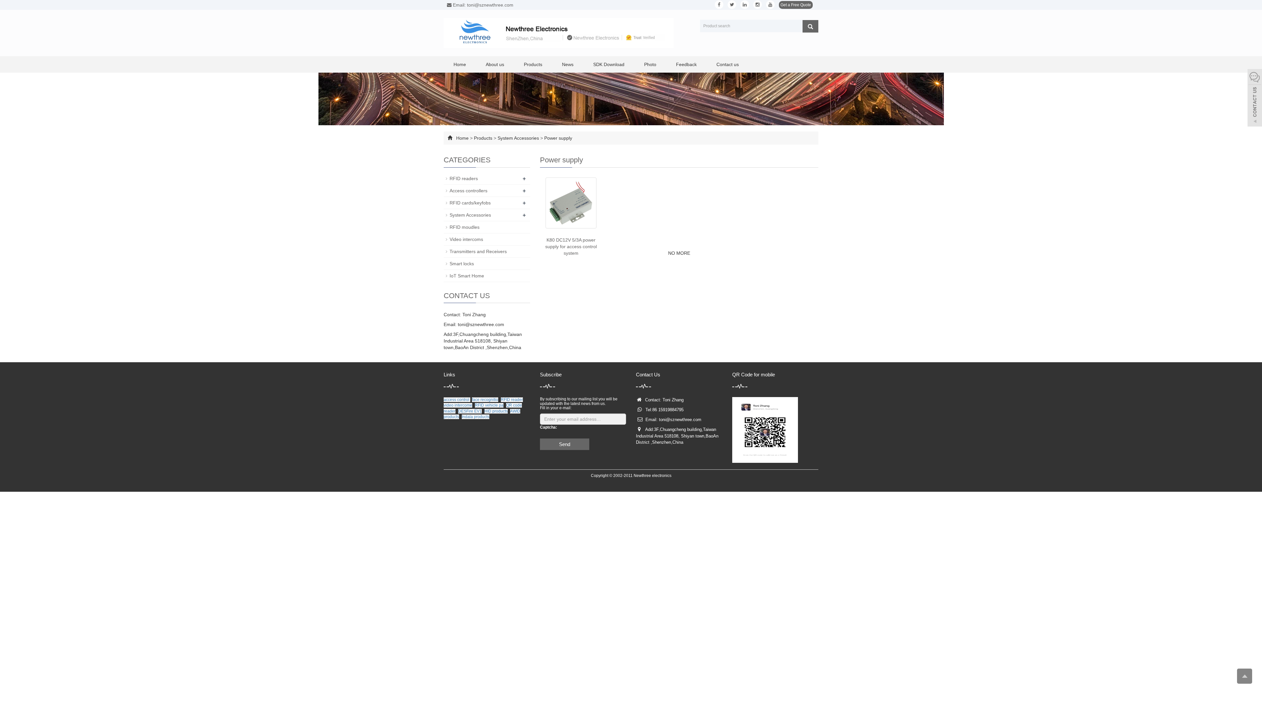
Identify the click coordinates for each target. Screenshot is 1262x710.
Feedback (686, 64)
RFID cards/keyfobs (470, 202)
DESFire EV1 (470, 411)
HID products (496, 411)
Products (533, 64)
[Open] (1255, 98)
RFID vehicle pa (489, 405)
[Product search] (810, 26)
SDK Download (608, 64)
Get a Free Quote (796, 5)
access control (457, 399)
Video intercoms (466, 239)
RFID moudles (464, 227)
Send (564, 444)
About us (495, 64)
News (567, 64)
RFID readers (464, 178)
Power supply (558, 138)
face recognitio (485, 399)
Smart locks (462, 263)
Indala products (475, 416)
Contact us (727, 64)
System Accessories (518, 138)
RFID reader (512, 399)
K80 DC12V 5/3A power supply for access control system (571, 246)
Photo (650, 64)
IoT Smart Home (467, 275)
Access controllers (468, 190)
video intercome (458, 405)
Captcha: (548, 427)
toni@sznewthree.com (481, 324)
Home (460, 64)
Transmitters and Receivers (478, 251)
